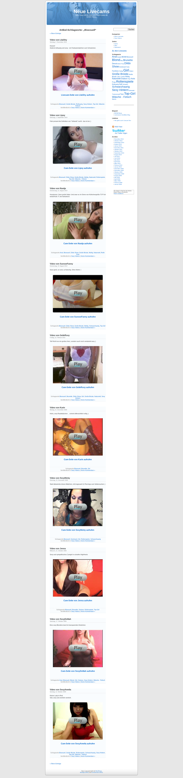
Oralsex (81, 610)
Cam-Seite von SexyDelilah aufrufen (78, 671)
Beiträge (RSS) (84, 772)
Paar (129, 78)
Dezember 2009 (119, 168)
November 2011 (118, 147)
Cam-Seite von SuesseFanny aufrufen (78, 317)
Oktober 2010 (118, 151)
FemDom (115, 71)
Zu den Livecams (119, 51)
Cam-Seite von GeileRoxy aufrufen (78, 387)
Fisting (121, 71)
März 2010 (117, 163)
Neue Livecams (92, 11)
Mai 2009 (117, 177)
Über (115, 45)
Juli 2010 (117, 156)
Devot (114, 63)
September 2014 (119, 142)
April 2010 (117, 161)
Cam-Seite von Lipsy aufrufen (78, 168)
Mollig (86, 177)
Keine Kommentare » (88, 107)
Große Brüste (70, 104)
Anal (61, 253)
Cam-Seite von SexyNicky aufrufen (77, 530)
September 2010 (119, 153)
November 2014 (119, 139)
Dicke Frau (120, 63)
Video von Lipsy (57, 115)
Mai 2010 (117, 160)
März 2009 (117, 181)
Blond (72, 680)
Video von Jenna (58, 548)
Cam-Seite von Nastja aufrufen (77, 243)
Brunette (69, 396)
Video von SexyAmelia (60, 690)
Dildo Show (70, 177)
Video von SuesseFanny (61, 264)
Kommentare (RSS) (97, 772)
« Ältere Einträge (55, 33)
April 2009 (117, 179)
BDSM (124, 57)
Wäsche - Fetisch (81, 179)
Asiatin (119, 57)
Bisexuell (62, 104)
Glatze (131, 71)
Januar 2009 (118, 184)
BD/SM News (118, 113)
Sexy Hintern (87, 104)
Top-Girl (95, 104)
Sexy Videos (75, 107)
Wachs (114, 99)
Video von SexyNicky (60, 478)
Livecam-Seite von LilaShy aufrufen (78, 95)
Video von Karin (57, 408)
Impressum (117, 47)
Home (116, 43)
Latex (118, 76)
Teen (122, 94)
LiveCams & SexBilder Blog (122, 115)
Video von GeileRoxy (60, 335)
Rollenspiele (100, 177)
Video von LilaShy (58, 40)
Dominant (74, 539)
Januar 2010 (118, 167)
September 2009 (119, 174)
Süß (120, 84)
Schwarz (125, 84)
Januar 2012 (118, 146)
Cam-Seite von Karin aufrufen (78, 459)
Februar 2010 (118, 165)
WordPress (98, 771)
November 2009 (119, 170)
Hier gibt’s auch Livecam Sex (122, 120)
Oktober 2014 (118, 140)
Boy (122, 60)
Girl (83, 396)
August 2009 (118, 175)
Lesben (123, 76)
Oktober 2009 (118, 172)
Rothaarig (79, 104)
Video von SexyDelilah (60, 619)
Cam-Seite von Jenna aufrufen (77, 600)
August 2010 (118, 154)
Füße (127, 67)
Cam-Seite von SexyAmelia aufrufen (78, 744)
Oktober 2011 (118, 149)
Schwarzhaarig (94, 326)
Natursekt (92, 177)
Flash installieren (118, 193)
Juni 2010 (117, 158)
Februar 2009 (118, 182)
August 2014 (118, 144)
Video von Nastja (58, 188)
